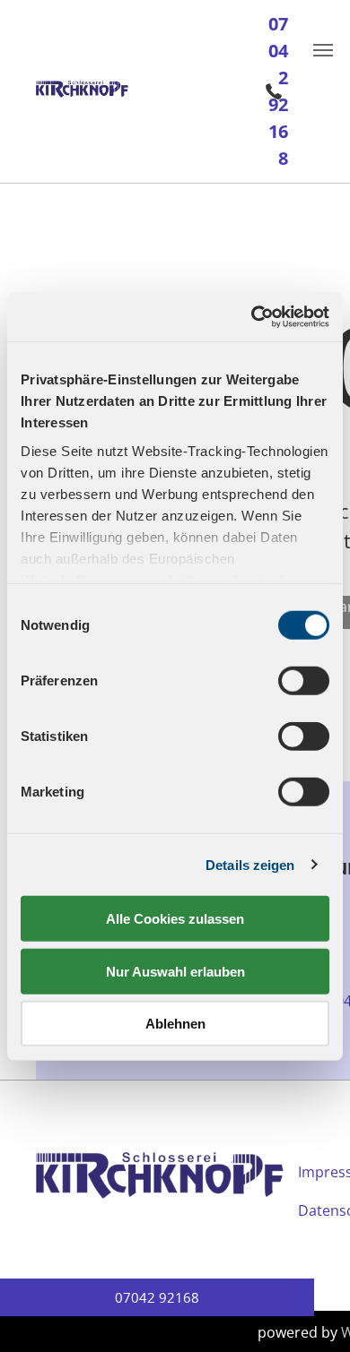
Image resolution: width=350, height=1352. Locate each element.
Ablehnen (175, 1023)
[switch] (303, 681)
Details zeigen (250, 864)
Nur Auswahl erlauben (175, 970)
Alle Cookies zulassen (175, 918)
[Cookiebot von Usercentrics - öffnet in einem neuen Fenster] (251, 316)
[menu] (323, 50)
